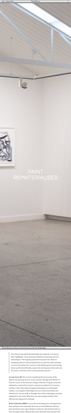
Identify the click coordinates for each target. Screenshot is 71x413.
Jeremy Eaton (25, 348)
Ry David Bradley (39, 348)
